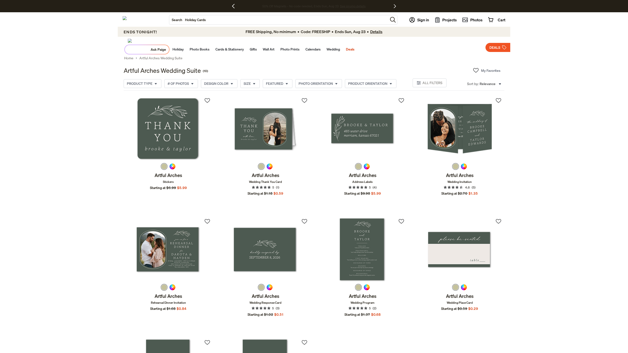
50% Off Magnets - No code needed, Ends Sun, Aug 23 (300, 6)
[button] (393, 19)
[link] (168, 129)
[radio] (164, 166)
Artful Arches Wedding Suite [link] (161, 58)
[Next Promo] (395, 6)
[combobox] (279, 20)
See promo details (353, 6)
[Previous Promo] (235, 6)
